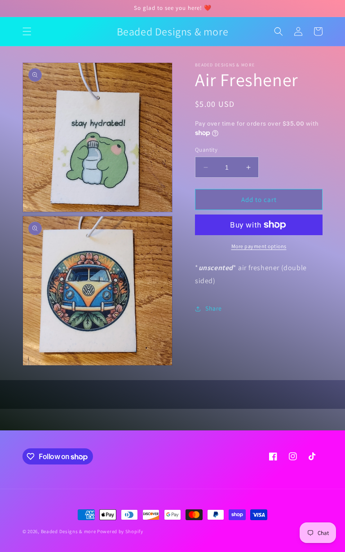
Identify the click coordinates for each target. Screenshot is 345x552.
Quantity (206, 149)
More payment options (259, 246)
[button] (27, 31)
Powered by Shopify (120, 531)
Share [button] (213, 308)
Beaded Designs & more (68, 531)
